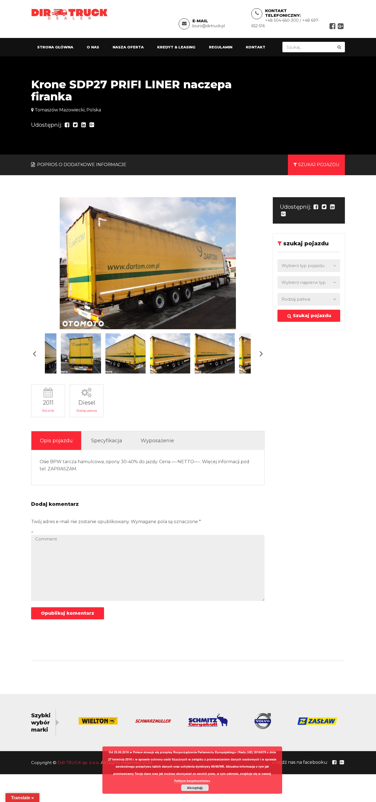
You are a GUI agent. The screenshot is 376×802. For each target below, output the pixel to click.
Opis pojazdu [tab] (56, 441)
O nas (93, 47)
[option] (148, 263)
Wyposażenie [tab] (157, 441)
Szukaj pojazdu (311, 315)
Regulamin (220, 47)
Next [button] (261, 354)
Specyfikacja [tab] (106, 441)
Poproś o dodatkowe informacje (81, 164)
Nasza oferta (128, 47)
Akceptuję (195, 787)
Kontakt (255, 47)
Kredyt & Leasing (176, 47)
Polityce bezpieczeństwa (192, 781)
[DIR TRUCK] (69, 14)
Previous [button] (34, 354)
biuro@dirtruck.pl (208, 25)
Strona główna (55, 47)
